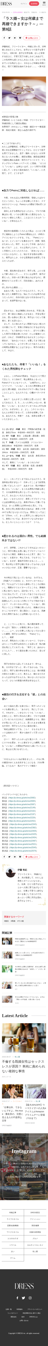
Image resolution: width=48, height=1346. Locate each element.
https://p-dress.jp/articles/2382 (23, 828)
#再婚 (13, 921)
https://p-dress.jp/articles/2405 (23, 831)
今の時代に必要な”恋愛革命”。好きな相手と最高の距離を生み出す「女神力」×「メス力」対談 (30, 969)
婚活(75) (27, 12)
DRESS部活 (35, 1213)
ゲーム (12, 1258)
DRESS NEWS (30, 1123)
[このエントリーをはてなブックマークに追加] (15, 38)
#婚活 (6, 921)
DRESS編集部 (20, 945)
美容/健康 (35, 1225)
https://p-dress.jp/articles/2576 (23, 851)
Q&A (22, 1317)
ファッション (35, 1219)
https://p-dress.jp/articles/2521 (23, 844)
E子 (16, 989)
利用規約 (20, 1309)
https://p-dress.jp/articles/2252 (22, 821)
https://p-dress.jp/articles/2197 (22, 814)
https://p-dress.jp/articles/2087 (22, 804)
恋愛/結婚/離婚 (18, 12)
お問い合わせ (24, 1320)
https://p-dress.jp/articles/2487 (23, 841)
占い (13, 1251)
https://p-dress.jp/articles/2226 (22, 818)
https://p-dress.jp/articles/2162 (22, 811)
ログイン (24, 4)
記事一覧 (9, 1309)
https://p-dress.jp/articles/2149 (22, 808)
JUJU (17, 1003)
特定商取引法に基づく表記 (31, 1313)
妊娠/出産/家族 (35, 1232)
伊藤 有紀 (22, 870)
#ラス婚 (20, 921)
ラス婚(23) (42, 12)
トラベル (12, 1245)
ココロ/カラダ (12, 1238)
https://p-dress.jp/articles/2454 (23, 837)
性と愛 (17, 1057)
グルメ (35, 1238)
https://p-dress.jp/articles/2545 (23, 847)
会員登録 (34, 4)
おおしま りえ (6, 1076)
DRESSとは (33, 1317)
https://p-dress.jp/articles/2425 (23, 834)
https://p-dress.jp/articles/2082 (22, 798)
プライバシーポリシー (34, 1309)
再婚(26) (34, 12)
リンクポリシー (13, 1313)
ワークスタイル (13, 1232)
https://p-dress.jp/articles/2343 (23, 824)
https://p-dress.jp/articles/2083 (22, 801)
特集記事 (12, 1213)
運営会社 (13, 1317)
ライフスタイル (13, 1219)
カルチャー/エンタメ (35, 1245)
